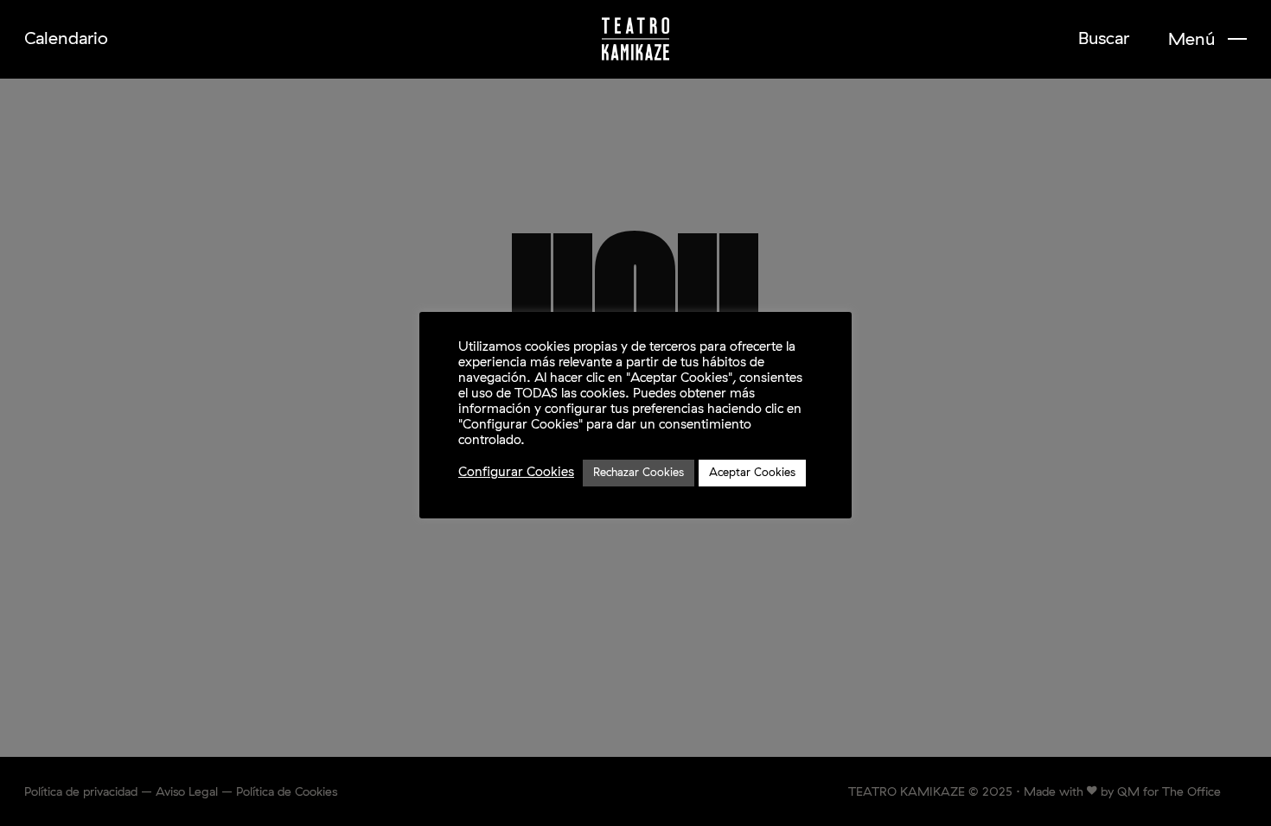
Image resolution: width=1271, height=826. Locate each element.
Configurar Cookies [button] (516, 472)
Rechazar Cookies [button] (638, 473)
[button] (1207, 39)
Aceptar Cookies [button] (752, 473)
